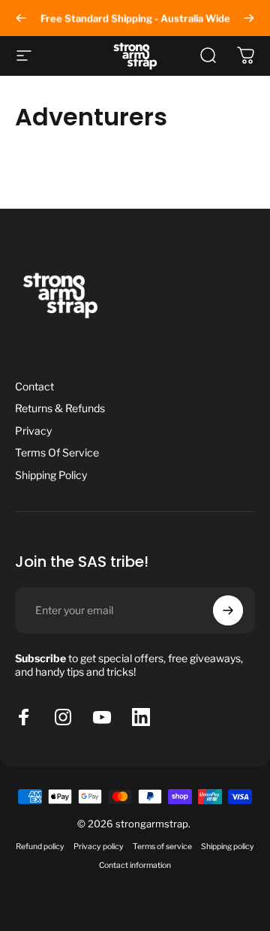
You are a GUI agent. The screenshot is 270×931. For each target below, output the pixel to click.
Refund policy (40, 846)
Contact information (135, 865)
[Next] (249, 18)
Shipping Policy (51, 475)
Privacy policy (99, 846)
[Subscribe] (228, 610)
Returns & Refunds (60, 408)
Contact (34, 386)
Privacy (33, 430)
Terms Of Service (57, 452)
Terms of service (162, 846)
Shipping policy (227, 846)
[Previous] (21, 18)
